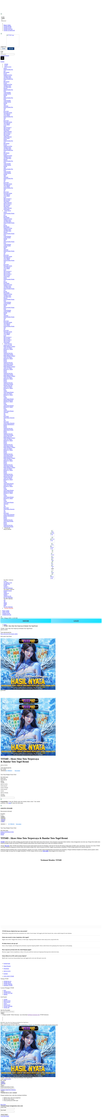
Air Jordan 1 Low (8, 582)
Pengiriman (6, 968)
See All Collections (8, 588)
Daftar (11, 48)
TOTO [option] (2, 791)
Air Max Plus (7, 584)
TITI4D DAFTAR (8, 29)
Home (5, 624)
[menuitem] (6, 64)
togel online (46, 851)
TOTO (5, 1003)
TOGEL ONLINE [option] (3, 795)
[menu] (51, 336)
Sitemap (5, 994)
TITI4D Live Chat (8, 993)
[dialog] (51, 1088)
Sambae (5, 594)
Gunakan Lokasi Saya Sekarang (8, 1089)
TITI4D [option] (2, 782)
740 (4, 601)
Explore (2, 61)
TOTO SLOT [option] (4, 786)
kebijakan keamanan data (34, 1014)
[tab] (51, 61)
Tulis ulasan (17, 770)
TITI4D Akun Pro (8, 984)
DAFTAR (26, 621)
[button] (4, 701)
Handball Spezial (8, 590)
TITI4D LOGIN (7, 27)
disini (9, 803)
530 (4, 600)
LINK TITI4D (5, 612)
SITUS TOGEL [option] (4, 792)
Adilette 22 (6, 593)
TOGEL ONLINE (8, 1006)
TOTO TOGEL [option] (4, 787)
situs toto (7, 845)
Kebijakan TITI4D (8, 985)
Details (2, 834)
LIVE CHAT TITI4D (9, 976)
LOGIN (76, 621)
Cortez (5, 581)
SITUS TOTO (7, 971)
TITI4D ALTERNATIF (9, 30)
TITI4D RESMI (7, 26)
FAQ (5, 990)
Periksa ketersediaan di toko (7, 831)
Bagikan (3, 833)
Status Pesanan (7, 966)
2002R (5, 602)
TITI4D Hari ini (7, 981)
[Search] (2, 58)
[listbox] (20, 789)
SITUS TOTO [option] (4, 784)
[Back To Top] (1, 1084)
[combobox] (7, 54)
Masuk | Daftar (7, 25)
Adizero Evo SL (7, 596)
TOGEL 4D (6, 1007)
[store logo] (12, 46)
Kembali (6, 973)
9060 (5, 605)
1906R (5, 604)
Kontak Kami (7, 963)
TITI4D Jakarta (7, 982)
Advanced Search (5, 55)
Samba (5, 592)
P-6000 (5, 585)
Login (3, 48)
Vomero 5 (6, 586)
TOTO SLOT (7, 1002)
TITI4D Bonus (7, 991)
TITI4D (3, 841)
